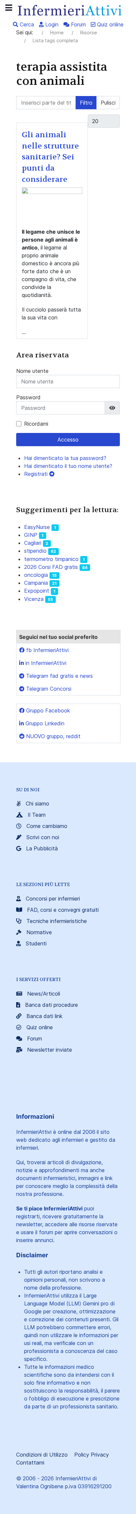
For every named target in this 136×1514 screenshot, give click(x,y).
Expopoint (36, 590)
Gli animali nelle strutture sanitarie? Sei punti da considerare (50, 157)
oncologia (36, 575)
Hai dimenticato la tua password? (65, 458)
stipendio (35, 550)
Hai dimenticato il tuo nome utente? (68, 466)
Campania (36, 582)
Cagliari (32, 543)
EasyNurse (37, 527)
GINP (30, 535)
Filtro (86, 102)
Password (28, 397)
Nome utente (32, 371)
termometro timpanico (51, 559)
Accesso (68, 439)
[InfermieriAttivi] (68, 9)
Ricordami (36, 423)
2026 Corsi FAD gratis (51, 567)
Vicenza (34, 599)
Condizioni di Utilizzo (42, 1454)
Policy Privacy (91, 1454)
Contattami (30, 1462)
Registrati (36, 474)
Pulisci (108, 102)
